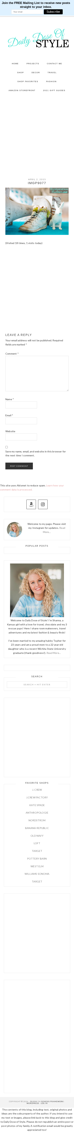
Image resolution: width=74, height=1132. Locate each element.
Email (9, 415)
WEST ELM (37, 866)
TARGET (37, 850)
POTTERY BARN (37, 858)
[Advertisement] (37, 133)
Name (9, 399)
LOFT (37, 843)
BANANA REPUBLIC (37, 828)
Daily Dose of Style (37, 38)
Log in (44, 1103)
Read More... (54, 652)
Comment (12, 353)
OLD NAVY (37, 835)
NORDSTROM (37, 820)
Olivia (33, 1101)
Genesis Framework (52, 1101)
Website (10, 431)
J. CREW (37, 789)
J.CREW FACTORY (37, 797)
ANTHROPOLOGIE (37, 812)
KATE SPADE (37, 805)
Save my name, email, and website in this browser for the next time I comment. (35, 453)
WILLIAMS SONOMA (37, 873)
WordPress (33, 1103)
